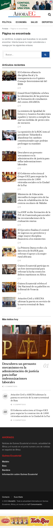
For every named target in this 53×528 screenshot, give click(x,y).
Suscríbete (18, 497)
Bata (4, 465)
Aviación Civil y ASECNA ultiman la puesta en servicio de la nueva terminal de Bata (34, 301)
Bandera (6, 470)
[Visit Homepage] (24, 14)
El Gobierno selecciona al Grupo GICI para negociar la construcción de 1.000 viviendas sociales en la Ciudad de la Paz (33, 179)
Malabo (5, 461)
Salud (34, 22)
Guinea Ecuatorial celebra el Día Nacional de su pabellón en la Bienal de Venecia (34, 286)
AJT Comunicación (34, 504)
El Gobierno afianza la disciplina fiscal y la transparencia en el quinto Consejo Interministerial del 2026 (32, 78)
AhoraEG (11, 501)
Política (6, 22)
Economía (21, 22)
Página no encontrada (19, 28)
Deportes (47, 22)
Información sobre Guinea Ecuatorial (20, 474)
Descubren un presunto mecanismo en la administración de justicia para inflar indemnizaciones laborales (33, 158)
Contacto (5, 497)
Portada (5, 28)
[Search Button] (49, 14)
